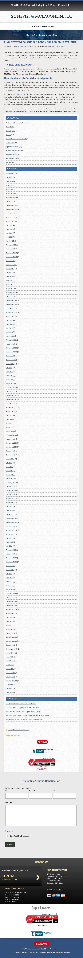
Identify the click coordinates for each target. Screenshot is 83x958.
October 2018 (10, 526)
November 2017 (11, 562)
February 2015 (11, 673)
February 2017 (11, 593)
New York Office (10, 902)
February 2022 (11, 387)
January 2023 (10, 344)
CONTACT (9, 876)
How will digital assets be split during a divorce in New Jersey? (27, 715)
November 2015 (11, 641)
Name (7, 791)
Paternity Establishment (14, 150)
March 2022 (10, 383)
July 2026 (9, 177)
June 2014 (9, 692)
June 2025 (9, 229)
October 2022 (10, 356)
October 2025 (10, 213)
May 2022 (9, 376)
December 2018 (11, 518)
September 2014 (11, 685)
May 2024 (9, 280)
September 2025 (11, 217)
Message (8, 802)
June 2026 (9, 181)
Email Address (35, 791)
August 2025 (10, 221)
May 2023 (9, 328)
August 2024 (10, 269)
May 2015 (9, 661)
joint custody (20, 94)
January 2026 (10, 201)
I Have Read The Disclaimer (19, 836)
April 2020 (9, 475)
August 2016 (10, 613)
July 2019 (9, 506)
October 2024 (10, 261)
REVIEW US (41, 944)
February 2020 (11, 482)
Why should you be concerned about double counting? (25, 719)
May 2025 (9, 233)
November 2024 (11, 257)
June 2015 (9, 657)
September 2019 (11, 498)
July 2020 (9, 463)
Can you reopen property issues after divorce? (22, 708)
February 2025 (11, 245)
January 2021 (10, 439)
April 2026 (9, 189)
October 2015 (10, 645)
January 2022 (10, 391)
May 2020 (9, 471)
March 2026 (10, 193)
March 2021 (10, 431)
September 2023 (11, 312)
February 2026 (11, 197)
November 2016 (11, 605)
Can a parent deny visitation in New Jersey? (21, 704)
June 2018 (9, 542)
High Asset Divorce (12, 147)
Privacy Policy (33, 952)
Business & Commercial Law (15, 123)
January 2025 (10, 249)
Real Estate (10, 162)
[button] (41, 26)
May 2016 (9, 625)
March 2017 (10, 589)
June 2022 (9, 372)
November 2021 (11, 399)
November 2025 (11, 209)
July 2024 (9, 273)
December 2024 (11, 253)
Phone (55, 791)
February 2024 (11, 292)
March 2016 (10, 629)
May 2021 (9, 423)
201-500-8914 (22, 5)
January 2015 (10, 677)
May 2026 (9, 185)
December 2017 (11, 558)
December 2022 (11, 348)
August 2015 (10, 653)
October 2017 (10, 566)
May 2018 (9, 546)
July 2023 (9, 320)
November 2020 (11, 447)
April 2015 (9, 665)
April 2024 (9, 284)
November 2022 (11, 352)
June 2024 (9, 277)
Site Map (24, 952)
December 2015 (11, 637)
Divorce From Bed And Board (16, 139)
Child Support (59, 46)
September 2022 (11, 360)
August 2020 (10, 459)
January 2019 (10, 514)
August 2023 (10, 316)
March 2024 (10, 288)
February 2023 (11, 340)
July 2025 (9, 225)
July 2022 (9, 368)
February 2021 (11, 435)
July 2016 (9, 617)
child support (26, 85)
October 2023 (10, 308)
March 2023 (10, 336)
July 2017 (9, 574)
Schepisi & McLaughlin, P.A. (23, 46)
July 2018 (9, 538)
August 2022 (10, 364)
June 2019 (9, 510)
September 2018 (11, 530)
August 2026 (10, 174)
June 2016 (9, 621)
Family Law (10, 143)
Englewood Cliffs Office (55, 883)
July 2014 (9, 688)
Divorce (8, 135)
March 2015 (10, 669)
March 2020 (10, 479)
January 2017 (10, 597)
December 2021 (11, 395)
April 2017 (9, 585)
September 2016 (11, 609)
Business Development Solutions (50, 952)
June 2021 (9, 419)
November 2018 (11, 522)
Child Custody (49, 46)
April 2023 (9, 332)
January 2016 (10, 633)
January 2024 (10, 296)
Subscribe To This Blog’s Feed (18, 730)
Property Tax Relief (12, 158)
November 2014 (11, 681)
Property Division (11, 154)
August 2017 (10, 570)
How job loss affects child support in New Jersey (23, 712)
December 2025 (11, 205)
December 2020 (11, 443)
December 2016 (11, 601)
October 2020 (10, 451)
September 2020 (11, 455)
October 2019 (10, 494)
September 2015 (11, 649)
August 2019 (10, 502)
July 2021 (9, 415)
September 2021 (11, 407)
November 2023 (11, 304)
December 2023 (11, 300)
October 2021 (10, 403)
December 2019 (11, 490)
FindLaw (67, 952)
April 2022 (9, 380)
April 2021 (9, 427)
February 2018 (11, 550)
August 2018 (10, 534)
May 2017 (9, 582)
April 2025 (9, 237)
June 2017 (9, 578)
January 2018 (10, 554)
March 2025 (10, 241)
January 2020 (10, 486)
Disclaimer (9, 831)
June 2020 (9, 467)
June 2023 (9, 324)
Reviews (42, 742)
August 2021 (10, 411)
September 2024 (11, 265)
